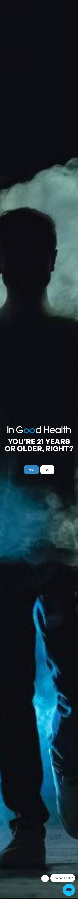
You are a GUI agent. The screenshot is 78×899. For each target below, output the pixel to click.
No (47, 470)
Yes (31, 470)
